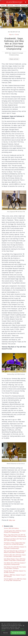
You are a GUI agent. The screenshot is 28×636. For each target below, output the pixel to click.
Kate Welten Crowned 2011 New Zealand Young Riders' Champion (15, 567)
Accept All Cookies (18, 632)
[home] (12, 2)
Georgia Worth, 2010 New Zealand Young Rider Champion (15, 571)
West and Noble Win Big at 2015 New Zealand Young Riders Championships (15, 551)
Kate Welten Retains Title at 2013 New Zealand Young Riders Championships (15, 559)
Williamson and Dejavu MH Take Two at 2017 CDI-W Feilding (15, 539)
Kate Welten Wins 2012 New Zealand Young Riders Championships (15, 563)
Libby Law (12, 520)
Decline (5, 632)
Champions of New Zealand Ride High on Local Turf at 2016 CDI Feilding (14, 543)
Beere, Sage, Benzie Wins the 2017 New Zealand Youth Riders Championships (15, 535)
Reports (11, 34)
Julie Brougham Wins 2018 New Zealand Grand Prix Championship (15, 531)
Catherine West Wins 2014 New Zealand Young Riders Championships (15, 555)
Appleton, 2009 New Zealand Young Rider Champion (15, 575)
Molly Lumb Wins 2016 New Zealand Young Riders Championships (15, 547)
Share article (14, 59)
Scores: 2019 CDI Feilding (11, 528)
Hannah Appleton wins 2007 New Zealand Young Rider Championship (15, 579)
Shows (17, 34)
